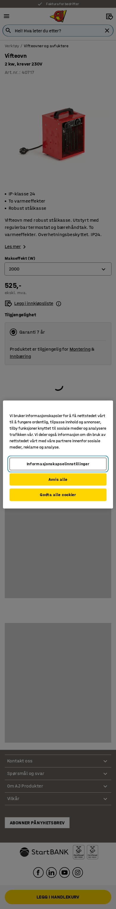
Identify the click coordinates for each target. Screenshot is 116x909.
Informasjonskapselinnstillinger (58, 463)
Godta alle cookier (58, 494)
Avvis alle (58, 479)
